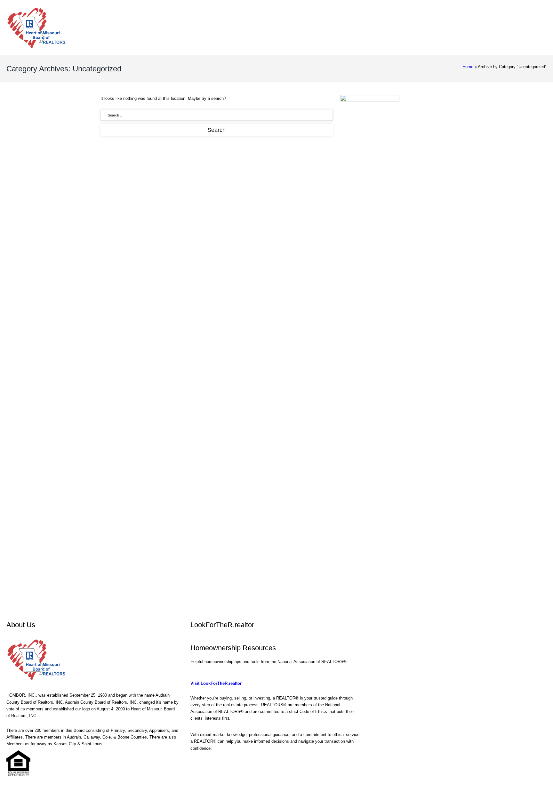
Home (467, 66)
